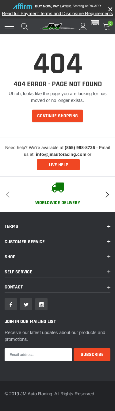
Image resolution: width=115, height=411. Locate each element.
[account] (83, 26)
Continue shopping (57, 116)
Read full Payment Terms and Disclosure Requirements (57, 13)
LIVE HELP (58, 165)
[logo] (58, 26)
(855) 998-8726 (80, 147)
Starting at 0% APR (68, 6)
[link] (11, 304)
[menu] (9, 26)
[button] (95, 23)
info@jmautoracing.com (61, 154)
